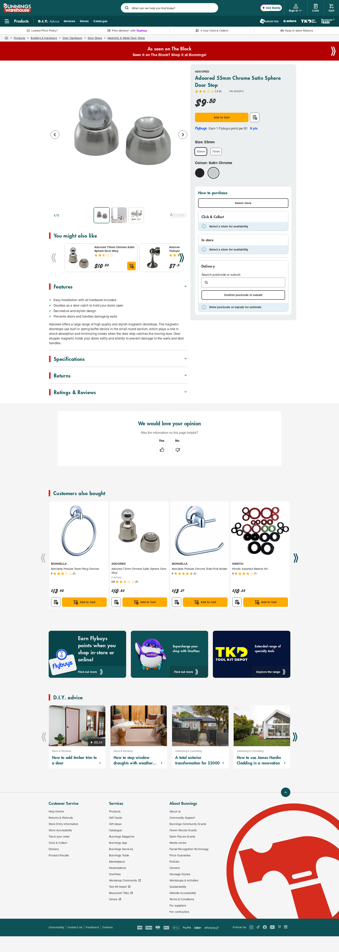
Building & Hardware (44, 38)
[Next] (181, 257)
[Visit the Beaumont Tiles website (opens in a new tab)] (269, 21)
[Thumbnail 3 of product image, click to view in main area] (136, 215)
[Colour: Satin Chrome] (213, 173)
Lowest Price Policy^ (44, 30)
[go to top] (285, 792)
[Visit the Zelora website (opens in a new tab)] (289, 21)
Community (56, 927)
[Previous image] (55, 134)
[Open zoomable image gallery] (182, 198)
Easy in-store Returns (299, 30)
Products (19, 38)
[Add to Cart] (131, 266)
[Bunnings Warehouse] (17, 11)
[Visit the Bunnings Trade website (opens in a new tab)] (327, 21)
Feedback (92, 927)
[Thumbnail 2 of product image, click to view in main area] (119, 215)
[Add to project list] (254, 117)
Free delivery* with (124, 30)
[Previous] (53, 257)
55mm (201, 151)
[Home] (6, 38)
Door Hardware (72, 38)
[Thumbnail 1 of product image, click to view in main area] (101, 215)
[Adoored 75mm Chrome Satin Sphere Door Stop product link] (79, 258)
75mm (216, 151)
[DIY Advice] (48, 21)
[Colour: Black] (200, 173)
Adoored (202, 71)
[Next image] (183, 134)
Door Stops (95, 38)
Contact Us (75, 927)
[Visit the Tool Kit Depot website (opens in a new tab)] (308, 21)
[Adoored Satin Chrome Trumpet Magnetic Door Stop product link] (153, 258)
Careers (107, 927)
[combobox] (169, 8)
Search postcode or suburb (220, 274)
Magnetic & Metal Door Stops (126, 38)
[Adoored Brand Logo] (178, 215)
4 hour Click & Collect (214, 30)
